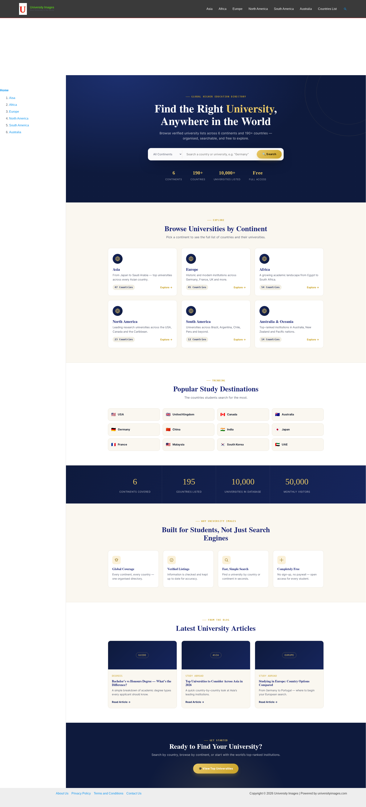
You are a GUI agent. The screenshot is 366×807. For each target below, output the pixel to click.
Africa (222, 8)
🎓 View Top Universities (216, 768)
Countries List (327, 8)
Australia (306, 8)
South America (284, 8)
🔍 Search (269, 154)
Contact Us (133, 793)
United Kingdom (180, 414)
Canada (228, 414)
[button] (345, 9)
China (173, 429)
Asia (209, 8)
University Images (42, 7)
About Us (62, 793)
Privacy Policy (81, 793)
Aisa (12, 98)
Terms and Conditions (108, 793)
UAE (281, 444)
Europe (237, 8)
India (227, 429)
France (119, 444)
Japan (282, 429)
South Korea (232, 444)
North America (258, 8)
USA (117, 414)
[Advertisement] (183, 46)
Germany (120, 429)
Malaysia (175, 444)
